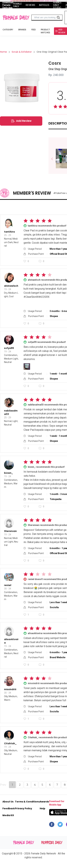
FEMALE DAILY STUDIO (57, 5)
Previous (54, 158)
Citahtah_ (10, 743)
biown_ (8, 473)
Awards (44, 801)
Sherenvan (10, 531)
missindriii (10, 689)
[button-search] (58, 18)
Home (3, 51)
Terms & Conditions (27, 801)
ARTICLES (44, 5)
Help (42, 808)
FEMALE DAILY (17, 5)
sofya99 (9, 348)
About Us (7, 801)
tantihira (9, 231)
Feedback (8, 808)
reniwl (7, 585)
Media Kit (8, 815)
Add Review (24, 121)
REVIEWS (30, 5)
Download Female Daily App (7, 5)
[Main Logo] (15, 17)
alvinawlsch (11, 285)
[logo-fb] (51, 825)
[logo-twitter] (60, 825)
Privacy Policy (23, 808)
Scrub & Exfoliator (22, 51)
